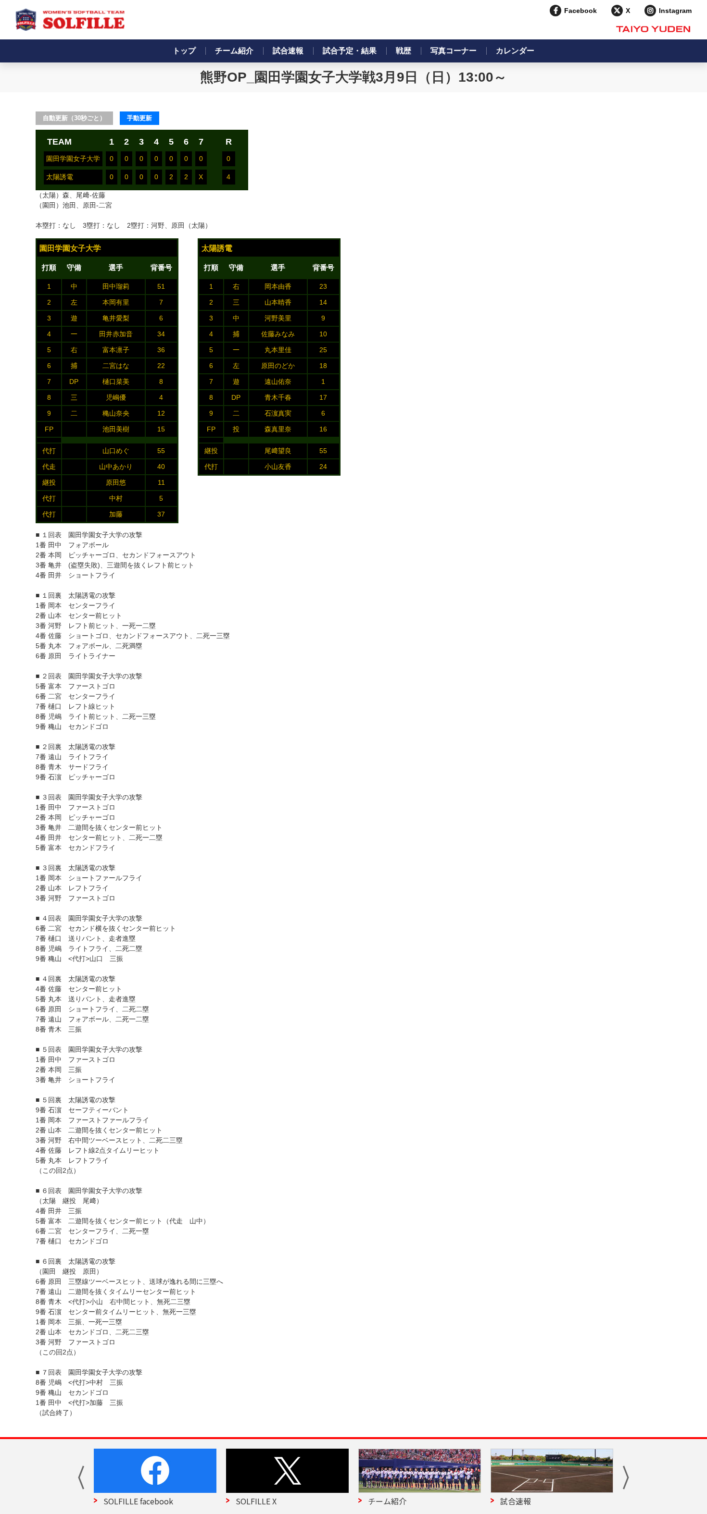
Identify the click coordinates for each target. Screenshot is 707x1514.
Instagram (675, 10)
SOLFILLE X (256, 1501)
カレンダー (515, 51)
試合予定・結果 (350, 51)
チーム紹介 (234, 51)
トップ (184, 51)
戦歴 (403, 51)
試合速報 (288, 51)
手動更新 (139, 118)
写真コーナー (453, 51)
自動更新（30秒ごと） (74, 118)
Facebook (580, 10)
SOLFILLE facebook (138, 1501)
